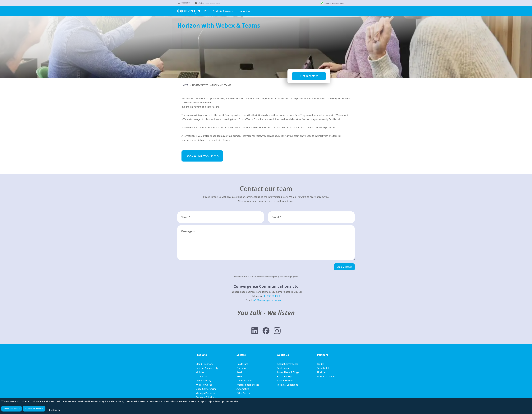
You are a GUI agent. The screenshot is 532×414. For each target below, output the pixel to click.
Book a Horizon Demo (202, 156)
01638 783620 (185, 3)
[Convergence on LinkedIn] (254, 331)
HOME (184, 85)
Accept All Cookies (11, 408)
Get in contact (309, 76)
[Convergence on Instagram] (277, 331)
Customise (54, 410)
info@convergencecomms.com (209, 3)
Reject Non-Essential (34, 408)
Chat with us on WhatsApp (334, 3)
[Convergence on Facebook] (266, 331)
